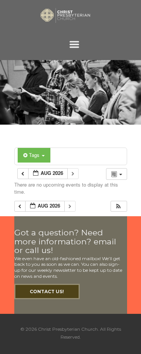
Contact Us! (47, 291)
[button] (118, 206)
